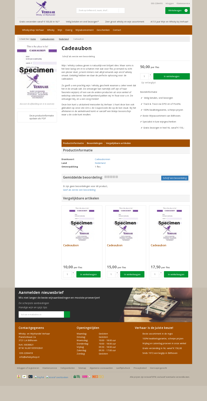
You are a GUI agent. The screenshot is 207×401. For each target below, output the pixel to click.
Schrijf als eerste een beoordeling (78, 56)
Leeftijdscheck (123, 368)
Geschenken (103, 29)
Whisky (51, 29)
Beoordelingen (95, 143)
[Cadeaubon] (82, 224)
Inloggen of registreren (28, 368)
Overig (69, 29)
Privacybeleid (140, 368)
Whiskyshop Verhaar (33, 29)
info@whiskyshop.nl (29, 357)
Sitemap (82, 368)
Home (33, 39)
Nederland (63, 39)
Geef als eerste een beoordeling (79, 189)
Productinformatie (73, 143)
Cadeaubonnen (47, 39)
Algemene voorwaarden (101, 368)
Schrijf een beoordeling (175, 178)
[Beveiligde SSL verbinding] (86, 376)
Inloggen (170, 3)
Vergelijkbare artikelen (118, 143)
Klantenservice (183, 3)
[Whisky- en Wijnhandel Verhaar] (45, 8)
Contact (117, 29)
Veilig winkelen (67, 368)
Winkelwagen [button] (177, 10)
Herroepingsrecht (158, 368)
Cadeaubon (71, 245)
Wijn (60, 29)
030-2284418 (157, 3)
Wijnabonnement (84, 29)
